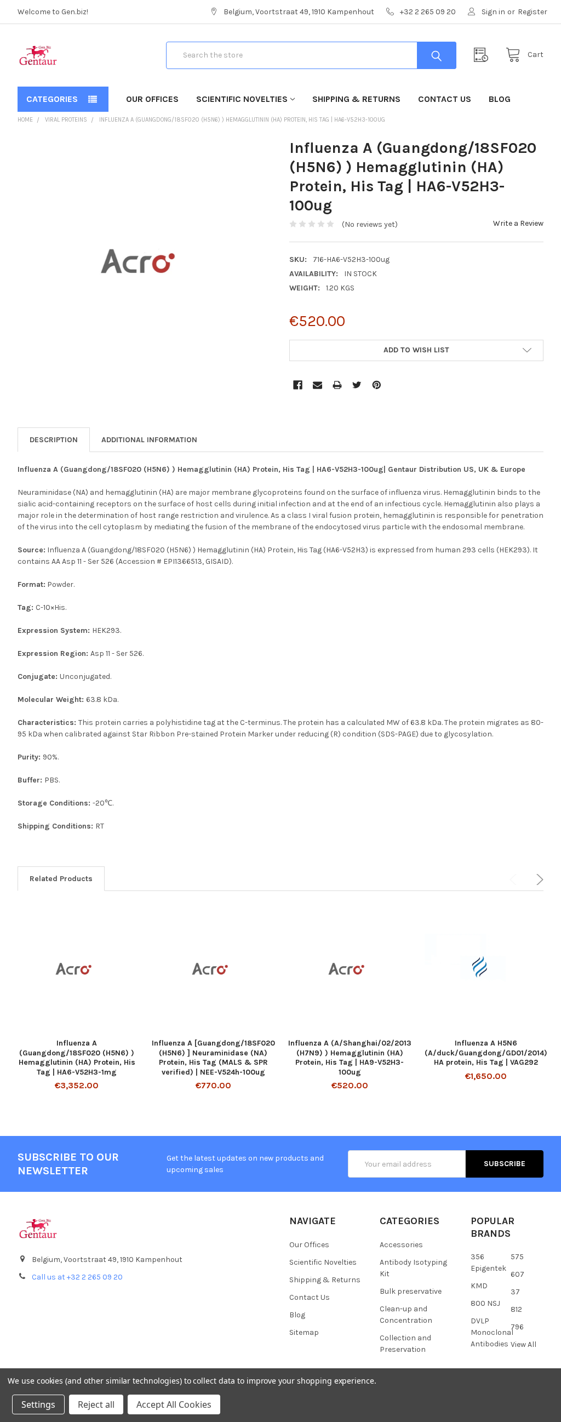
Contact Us (444, 99)
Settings (38, 1404)
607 (517, 1274)
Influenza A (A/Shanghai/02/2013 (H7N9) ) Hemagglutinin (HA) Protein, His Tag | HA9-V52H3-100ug (349, 1057)
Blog (500, 99)
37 (515, 1292)
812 (516, 1309)
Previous (514, 879)
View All (523, 1344)
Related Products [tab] (61, 878)
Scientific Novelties (242, 99)
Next (537, 879)
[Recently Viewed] (484, 55)
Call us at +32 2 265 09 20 (77, 1277)
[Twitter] (356, 384)
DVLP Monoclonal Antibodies (492, 1332)
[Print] (337, 384)
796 (517, 1327)
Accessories (401, 1244)
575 (517, 1256)
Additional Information (149, 439)
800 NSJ (485, 1303)
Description (54, 439)
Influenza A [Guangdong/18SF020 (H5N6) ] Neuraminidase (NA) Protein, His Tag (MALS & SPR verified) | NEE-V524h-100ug (213, 1057)
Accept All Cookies (173, 1404)
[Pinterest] (376, 384)
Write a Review (518, 223)
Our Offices (152, 99)
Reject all (96, 1404)
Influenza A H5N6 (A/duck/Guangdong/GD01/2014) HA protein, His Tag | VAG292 (486, 1052)
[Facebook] (297, 384)
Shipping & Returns (356, 99)
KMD (479, 1285)
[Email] (317, 384)
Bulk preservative (411, 1291)
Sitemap (304, 1332)
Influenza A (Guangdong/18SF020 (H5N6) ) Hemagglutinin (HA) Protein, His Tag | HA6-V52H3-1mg (77, 1057)
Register (532, 11)
